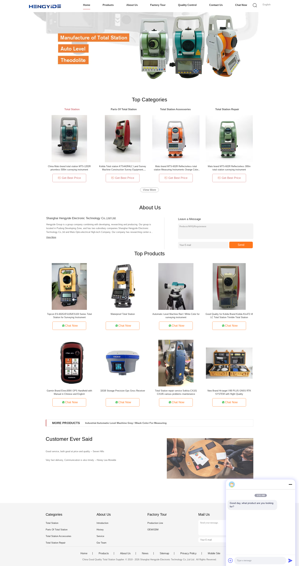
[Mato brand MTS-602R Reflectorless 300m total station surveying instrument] (229, 138)
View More (149, 189)
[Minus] (290, 484)
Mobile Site (214, 553)
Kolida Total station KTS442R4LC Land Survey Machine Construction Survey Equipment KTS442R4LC (122, 169)
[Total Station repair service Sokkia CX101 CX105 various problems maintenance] (175, 362)
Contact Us (216, 4)
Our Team (101, 542)
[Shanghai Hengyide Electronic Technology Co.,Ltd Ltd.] (45, 6)
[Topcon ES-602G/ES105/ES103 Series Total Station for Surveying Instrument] (69, 286)
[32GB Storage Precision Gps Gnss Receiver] (122, 362)
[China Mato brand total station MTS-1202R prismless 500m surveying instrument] (69, 138)
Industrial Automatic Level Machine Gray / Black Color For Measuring (126, 423)
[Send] (290, 560)
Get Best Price (71, 178)
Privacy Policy (188, 553)
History (100, 529)
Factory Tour (158, 4)
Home (86, 4)
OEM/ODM (152, 529)
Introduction (102, 523)
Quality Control (187, 4)
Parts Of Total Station (56, 529)
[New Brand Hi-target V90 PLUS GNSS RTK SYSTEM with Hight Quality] (229, 362)
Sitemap (164, 553)
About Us (132, 4)
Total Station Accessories (58, 536)
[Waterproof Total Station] (123, 286)
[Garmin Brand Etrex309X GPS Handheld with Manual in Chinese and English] (69, 362)
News (145, 553)
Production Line (155, 523)
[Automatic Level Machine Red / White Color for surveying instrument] (175, 286)
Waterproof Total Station (123, 314)
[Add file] (230, 560)
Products (108, 4)
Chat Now (241, 4)
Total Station (52, 523)
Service (100, 536)
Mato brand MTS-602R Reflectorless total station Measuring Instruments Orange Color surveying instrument (176, 169)
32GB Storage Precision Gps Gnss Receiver (122, 390)
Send (241, 244)
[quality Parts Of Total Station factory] (149, 46)
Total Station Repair (55, 542)
